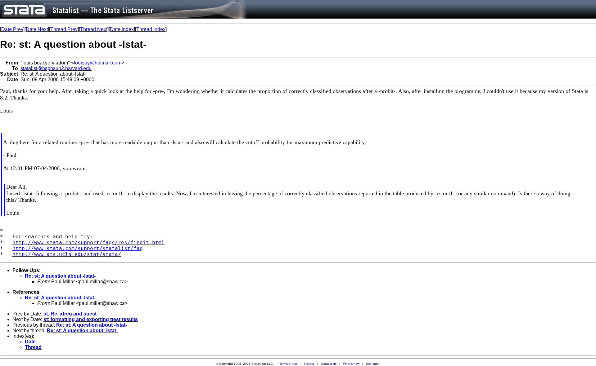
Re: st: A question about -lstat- (60, 276)
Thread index (150, 29)
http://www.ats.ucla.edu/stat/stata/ (66, 254)
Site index (373, 363)
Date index (122, 29)
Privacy (309, 363)
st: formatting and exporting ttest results (90, 319)
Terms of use (288, 363)
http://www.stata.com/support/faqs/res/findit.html (88, 242)
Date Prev (12, 29)
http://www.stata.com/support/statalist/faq (77, 248)
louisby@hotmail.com (97, 62)
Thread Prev (64, 29)
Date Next (37, 29)
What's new (351, 363)
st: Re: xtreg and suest (70, 313)
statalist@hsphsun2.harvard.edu (56, 68)
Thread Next (93, 29)
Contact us (328, 363)
